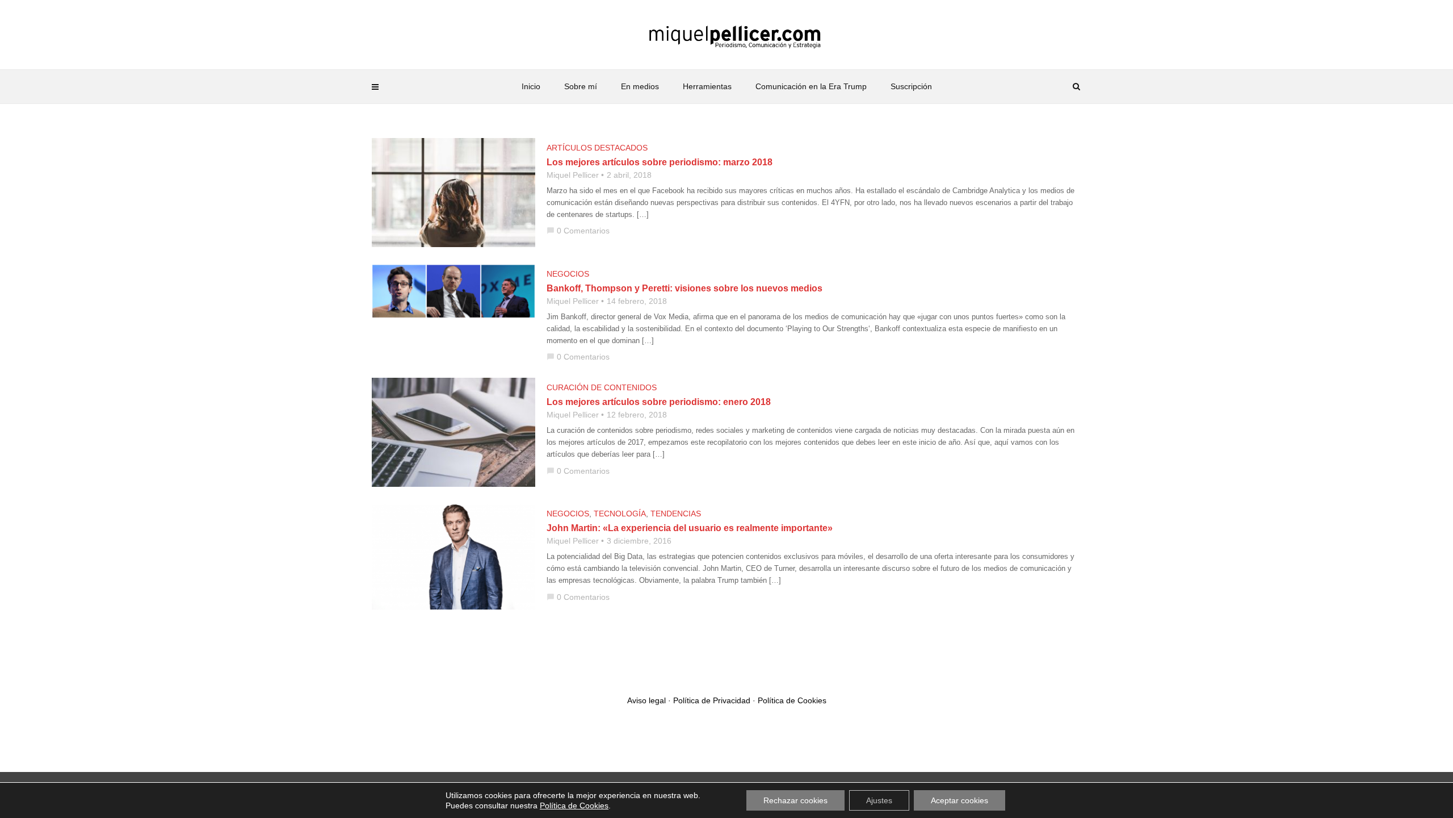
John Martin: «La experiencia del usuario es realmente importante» (690, 528)
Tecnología (620, 513)
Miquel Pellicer (573, 175)
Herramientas (707, 86)
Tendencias (675, 513)
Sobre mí (580, 86)
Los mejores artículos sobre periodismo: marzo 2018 (659, 162)
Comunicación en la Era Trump (811, 86)
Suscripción (911, 86)
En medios (640, 86)
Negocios (568, 274)
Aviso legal (646, 700)
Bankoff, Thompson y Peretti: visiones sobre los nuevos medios (684, 288)
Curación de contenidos (602, 387)
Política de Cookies (792, 700)
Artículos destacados (597, 148)
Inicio (531, 86)
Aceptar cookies (959, 800)
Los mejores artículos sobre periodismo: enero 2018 (659, 402)
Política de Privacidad (711, 700)
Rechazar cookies (795, 800)
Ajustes (879, 800)
